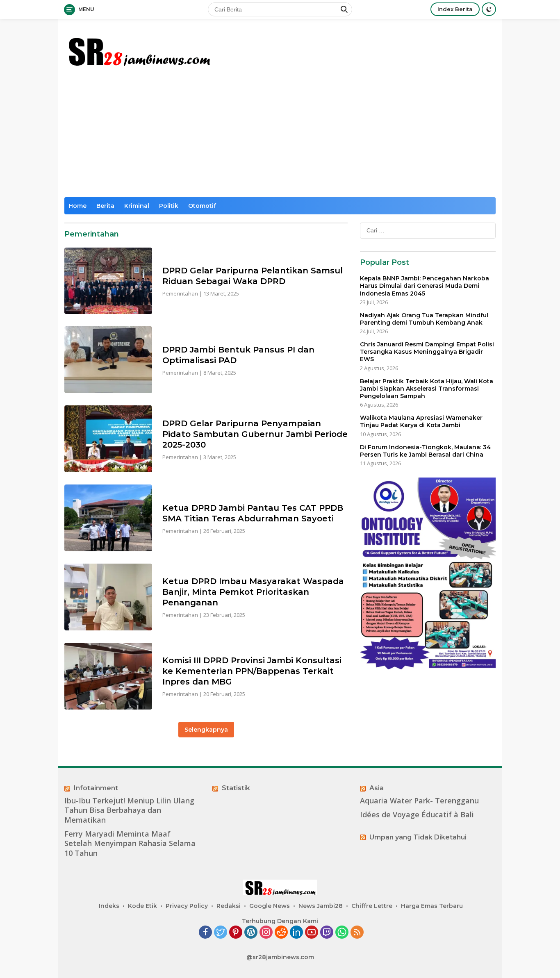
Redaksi (228, 906)
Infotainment (96, 788)
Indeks (109, 906)
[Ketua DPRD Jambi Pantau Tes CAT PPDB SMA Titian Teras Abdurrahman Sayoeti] (108, 517)
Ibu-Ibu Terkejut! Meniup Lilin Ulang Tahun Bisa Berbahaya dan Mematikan (129, 810)
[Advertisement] (280, 135)
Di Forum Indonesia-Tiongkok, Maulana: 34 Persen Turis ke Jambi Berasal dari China (425, 450)
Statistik (236, 788)
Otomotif (202, 205)
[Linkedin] (296, 933)
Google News (269, 906)
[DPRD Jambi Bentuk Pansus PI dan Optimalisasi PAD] (108, 359)
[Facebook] (205, 933)
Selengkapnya (206, 729)
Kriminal (136, 205)
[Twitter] (220, 933)
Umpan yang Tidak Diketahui (418, 837)
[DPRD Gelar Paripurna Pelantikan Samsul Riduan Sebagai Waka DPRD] (108, 281)
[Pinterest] (235, 933)
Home (77, 205)
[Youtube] (311, 933)
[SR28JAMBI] (138, 50)
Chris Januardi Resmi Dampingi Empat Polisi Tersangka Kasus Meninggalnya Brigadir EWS (427, 352)
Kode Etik (142, 906)
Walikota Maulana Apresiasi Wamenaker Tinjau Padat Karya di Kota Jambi (421, 421)
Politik (168, 205)
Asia (376, 788)
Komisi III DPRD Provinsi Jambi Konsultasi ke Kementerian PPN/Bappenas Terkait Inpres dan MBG (251, 671)
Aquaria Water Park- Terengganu (419, 800)
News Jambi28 (320, 906)
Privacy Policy (187, 906)
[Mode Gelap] (489, 9)
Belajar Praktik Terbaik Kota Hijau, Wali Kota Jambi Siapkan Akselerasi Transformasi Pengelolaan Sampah (426, 388)
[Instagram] (266, 933)
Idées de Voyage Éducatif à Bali (417, 814)
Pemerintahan (180, 293)
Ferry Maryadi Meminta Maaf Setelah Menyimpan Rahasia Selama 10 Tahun (130, 843)
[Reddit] (281, 933)
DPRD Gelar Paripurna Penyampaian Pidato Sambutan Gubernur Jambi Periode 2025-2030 (255, 434)
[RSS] (357, 933)
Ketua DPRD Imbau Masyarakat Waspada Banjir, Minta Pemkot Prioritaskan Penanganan (253, 591)
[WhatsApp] (341, 933)
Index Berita (455, 9)
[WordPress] (250, 933)
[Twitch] (326, 933)
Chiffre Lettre (371, 906)
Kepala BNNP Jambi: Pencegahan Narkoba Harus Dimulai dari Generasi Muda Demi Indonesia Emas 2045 (424, 286)
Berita (105, 205)
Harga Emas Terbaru (432, 906)
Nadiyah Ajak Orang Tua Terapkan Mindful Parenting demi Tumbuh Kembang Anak (424, 319)
